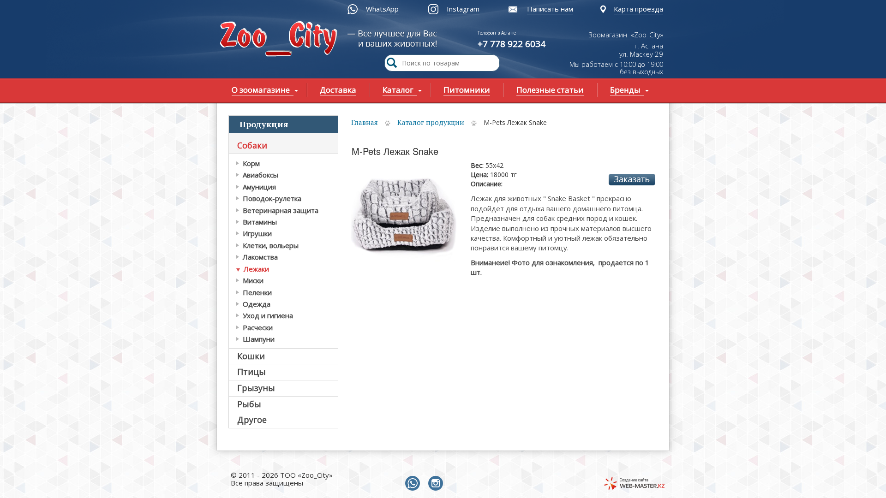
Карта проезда (638, 8)
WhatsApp (382, 8)
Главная (364, 122)
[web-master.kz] (634, 483)
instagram (437, 484)
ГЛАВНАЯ (280, 40)
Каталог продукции (430, 122)
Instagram (463, 8)
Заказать (632, 179)
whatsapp (414, 484)
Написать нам (550, 8)
